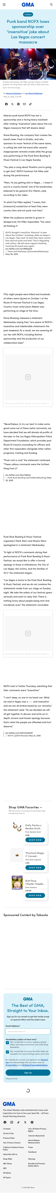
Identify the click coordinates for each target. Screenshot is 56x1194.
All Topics (7, 1177)
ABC (5, 1168)
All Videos (7, 1172)
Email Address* (13, 1025)
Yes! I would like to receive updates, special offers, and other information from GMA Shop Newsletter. (29, 1044)
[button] (4, 4)
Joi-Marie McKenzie (34, 93)
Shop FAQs (7, 1158)
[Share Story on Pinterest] (18, 104)
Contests (6, 1128)
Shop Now (35, 840)
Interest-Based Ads (36, 1135)
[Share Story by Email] (24, 104)
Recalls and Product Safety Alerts (36, 1164)
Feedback (32, 1152)
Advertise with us (10, 1154)
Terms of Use (8, 1133)
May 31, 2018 (35, 735)
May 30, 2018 (11, 254)
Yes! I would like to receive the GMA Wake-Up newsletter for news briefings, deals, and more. (29, 1052)
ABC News (7, 1163)
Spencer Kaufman (13, 93)
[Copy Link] (30, 104)
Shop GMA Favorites (24, 807)
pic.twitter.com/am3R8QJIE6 (18, 248)
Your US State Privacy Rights (37, 1129)
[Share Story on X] (12, 104)
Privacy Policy (11, 1065)
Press (30, 1147)
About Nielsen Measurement (34, 1141)
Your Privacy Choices (11, 1142)
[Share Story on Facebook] (6, 104)
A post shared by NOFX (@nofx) (18, 403)
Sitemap (31, 1158)
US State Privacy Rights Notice (35, 1065)
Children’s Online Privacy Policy (13, 1148)
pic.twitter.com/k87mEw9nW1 (19, 732)
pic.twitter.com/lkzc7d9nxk (18, 474)
